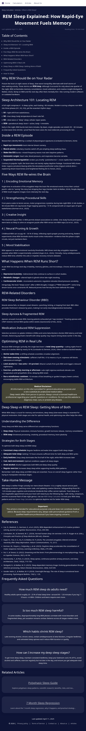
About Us (38, 3)
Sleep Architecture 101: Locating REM (18, 44)
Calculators (17, 3)
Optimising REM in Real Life (14, 63)
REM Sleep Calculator (52, 496)
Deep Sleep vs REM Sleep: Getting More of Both (22, 66)
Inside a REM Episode (11, 48)
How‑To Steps (8, 73)
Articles (28, 3)
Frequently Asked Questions (14, 70)
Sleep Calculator (8, 10)
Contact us (52, 723)
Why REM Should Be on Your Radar (17, 41)
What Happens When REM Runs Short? (18, 55)
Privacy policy (22, 723)
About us (63, 723)
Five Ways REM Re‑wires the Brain (16, 52)
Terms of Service (38, 723)
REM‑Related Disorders (12, 59)
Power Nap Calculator (24, 499)
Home (7, 3)
